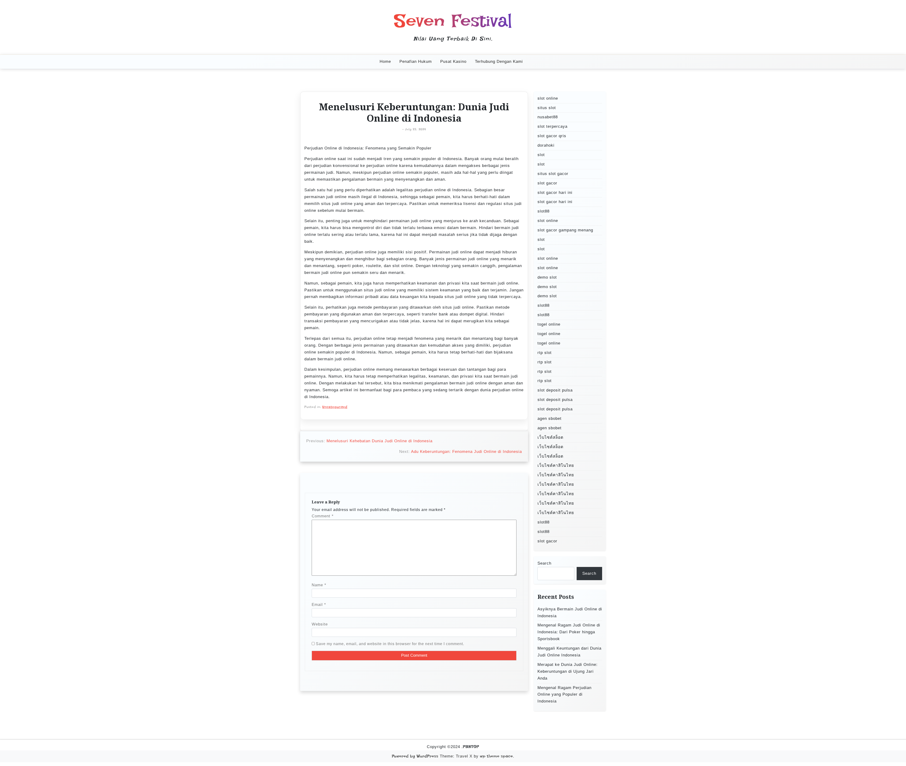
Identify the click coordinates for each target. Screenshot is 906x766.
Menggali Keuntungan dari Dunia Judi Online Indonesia (569, 651)
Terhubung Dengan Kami (499, 61)
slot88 (543, 211)
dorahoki (545, 145)
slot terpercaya (552, 126)
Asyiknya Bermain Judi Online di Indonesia (569, 612)
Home (385, 61)
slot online (547, 98)
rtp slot (544, 352)
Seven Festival (453, 21)
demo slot (547, 277)
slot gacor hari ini (554, 192)
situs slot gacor (552, 173)
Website (320, 624)
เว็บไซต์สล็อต (550, 437)
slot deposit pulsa (555, 390)
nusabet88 (547, 117)
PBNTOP (471, 746)
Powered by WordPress (415, 756)
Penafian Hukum (415, 61)
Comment (323, 516)
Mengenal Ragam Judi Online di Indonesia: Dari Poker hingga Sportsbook (568, 632)
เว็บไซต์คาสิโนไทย (555, 465)
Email (319, 604)
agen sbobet (549, 418)
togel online (548, 324)
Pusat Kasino (453, 61)
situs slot (546, 108)
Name (319, 585)
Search (544, 563)
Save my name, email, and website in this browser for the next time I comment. (390, 644)
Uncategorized (334, 407)
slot (541, 155)
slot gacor (547, 183)
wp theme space (496, 756)
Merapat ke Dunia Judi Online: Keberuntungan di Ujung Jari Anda (567, 671)
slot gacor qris (551, 136)
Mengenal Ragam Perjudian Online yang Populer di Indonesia (564, 694)
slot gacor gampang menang (565, 230)
